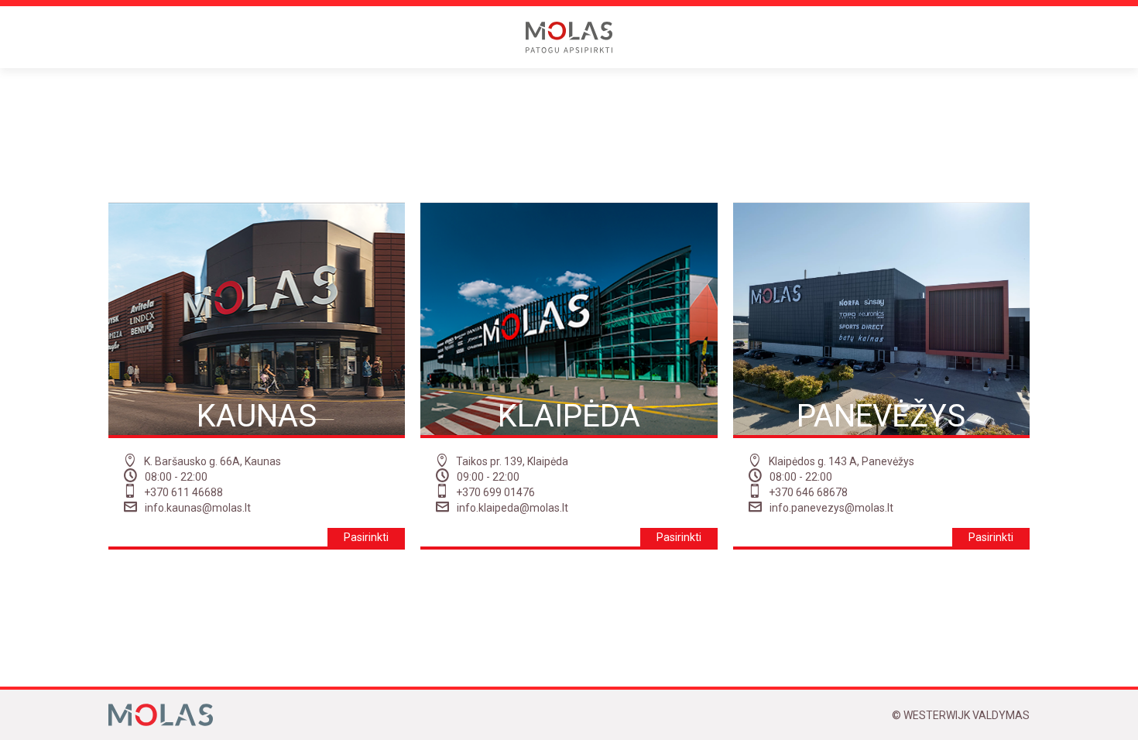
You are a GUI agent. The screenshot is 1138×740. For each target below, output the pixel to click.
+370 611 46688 (183, 492)
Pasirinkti (366, 537)
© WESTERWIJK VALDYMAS (961, 715)
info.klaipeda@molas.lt (512, 508)
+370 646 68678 (808, 492)
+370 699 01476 (495, 492)
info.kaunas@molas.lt (198, 508)
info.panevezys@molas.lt (831, 508)
